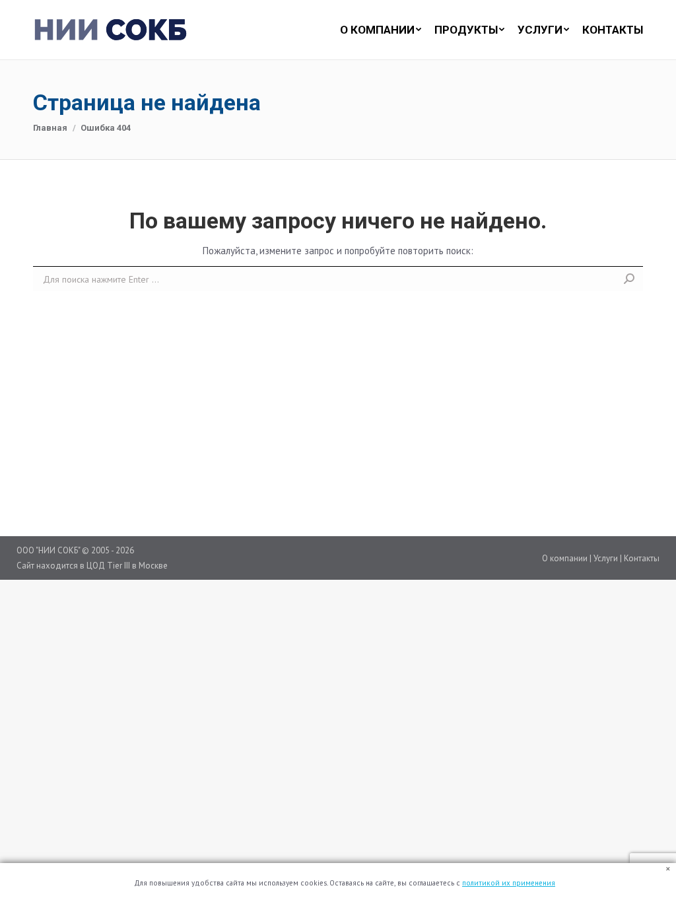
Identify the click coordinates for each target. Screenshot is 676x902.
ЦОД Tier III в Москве (127, 565)
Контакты (641, 558)
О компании (565, 558)
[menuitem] (374, 29)
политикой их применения (508, 882)
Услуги (605, 558)
